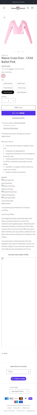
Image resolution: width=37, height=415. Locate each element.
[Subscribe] (28, 371)
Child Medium (9, 88)
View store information (10, 128)
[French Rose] (3, 76)
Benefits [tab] (4, 177)
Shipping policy (31, 410)
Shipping (11, 69)
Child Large (23, 88)
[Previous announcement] (3, 2)
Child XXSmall (23, 92)
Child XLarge (8, 92)
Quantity (3, 96)
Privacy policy (17, 408)
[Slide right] (23, 52)
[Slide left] (14, 52)
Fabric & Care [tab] (5, 203)
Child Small (22, 83)
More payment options (18, 117)
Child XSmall (9, 83)
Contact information (9, 410)
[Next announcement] (33, 2)
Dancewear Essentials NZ (17, 405)
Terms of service (21, 410)
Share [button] (5, 353)
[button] (4, 8)
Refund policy (26, 408)
